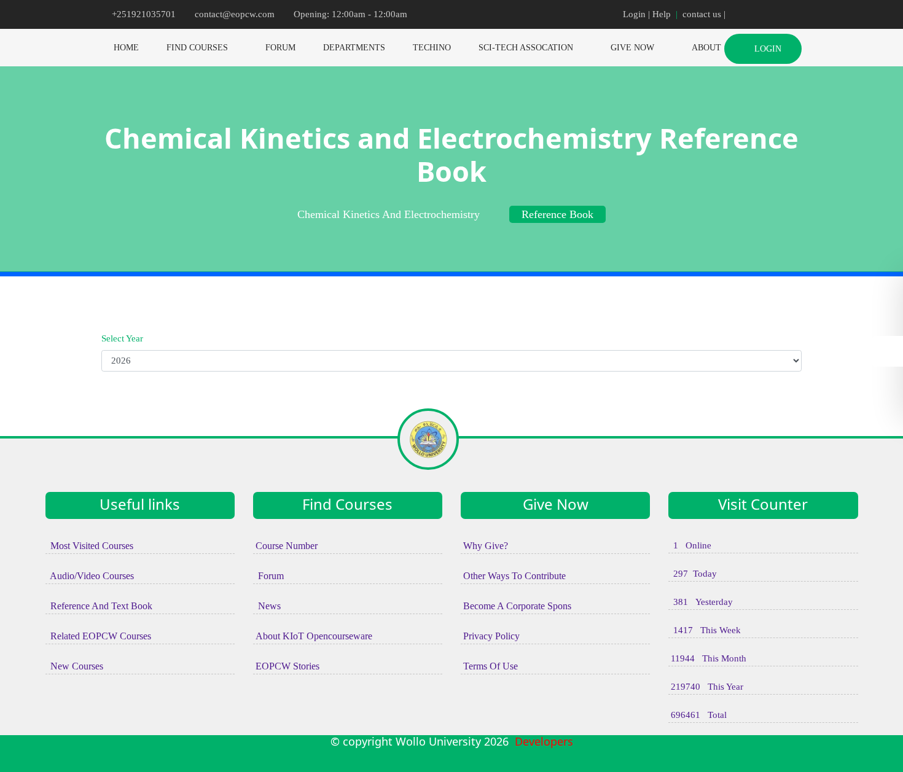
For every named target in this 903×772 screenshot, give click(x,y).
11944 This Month (707, 658)
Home (126, 47)
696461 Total (697, 715)
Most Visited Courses (89, 545)
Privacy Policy (490, 636)
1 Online (689, 545)
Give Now (632, 47)
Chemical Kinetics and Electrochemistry (388, 214)
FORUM (280, 47)
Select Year (122, 338)
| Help (659, 14)
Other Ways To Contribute (513, 576)
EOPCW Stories (286, 666)
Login (634, 14)
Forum (268, 576)
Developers (541, 741)
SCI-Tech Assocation (526, 47)
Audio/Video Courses (89, 576)
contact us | (705, 14)
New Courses (74, 666)
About (706, 47)
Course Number (285, 545)
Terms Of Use (489, 666)
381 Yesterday (700, 602)
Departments (354, 47)
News (267, 606)
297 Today (692, 574)
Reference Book (557, 214)
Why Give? (484, 545)
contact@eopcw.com (235, 14)
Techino (432, 47)
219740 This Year (705, 687)
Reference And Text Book (98, 606)
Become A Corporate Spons (516, 606)
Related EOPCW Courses (98, 636)
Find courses (197, 47)
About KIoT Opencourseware (312, 636)
